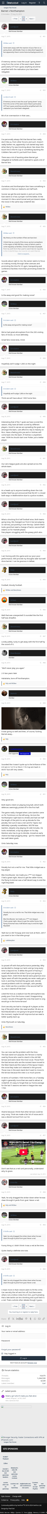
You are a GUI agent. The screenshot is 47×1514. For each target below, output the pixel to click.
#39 (44, 382)
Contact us (4, 1500)
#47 (44, 636)
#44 (44, 551)
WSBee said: (7, 43)
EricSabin (6, 14)
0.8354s (30, 1512)
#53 (44, 901)
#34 (44, 181)
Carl (44, 1383)
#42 (44, 485)
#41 (44, 458)
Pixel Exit (11, 1509)
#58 (44, 1192)
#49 (44, 703)
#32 (44, 90)
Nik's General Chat (12, 1400)
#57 (44, 1135)
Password (5, 1340)
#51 (44, 794)
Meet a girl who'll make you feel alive (21, 1396)
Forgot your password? (11, 1349)
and (13, 590)
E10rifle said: (7, 1231)
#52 (44, 862)
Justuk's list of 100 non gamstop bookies (5, 1473)
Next (31, 19)
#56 (44, 1106)
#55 (44, 1047)
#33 (44, 134)
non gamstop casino (42, 1486)
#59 (44, 1225)
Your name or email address (13, 1331)
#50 (44, 759)
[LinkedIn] (17, 1319)
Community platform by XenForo (21, 1505)
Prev (15, 19)
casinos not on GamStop (14, 1486)
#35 (44, 226)
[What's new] (39, 2)
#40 (44, 416)
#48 (44, 663)
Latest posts (10, 1391)
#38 (44, 358)
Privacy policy (14, 1500)
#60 (44, 1269)
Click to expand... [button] (24, 254)
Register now (32, 1363)
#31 (44, 36)
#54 (44, 960)
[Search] (44, 2)
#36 (44, 290)
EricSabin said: (8, 320)
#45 (44, 580)
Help (23, 1500)
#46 (44, 610)
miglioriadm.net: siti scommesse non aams (25, 1486)
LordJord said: (8, 97)
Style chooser (5, 1496)
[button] (3, 2)
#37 (44, 314)
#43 (44, 514)
